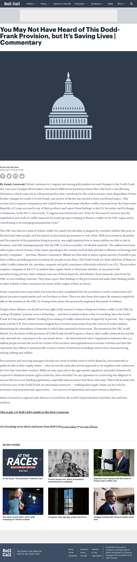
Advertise (95, 549)
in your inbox (68, 426)
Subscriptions (97, 556)
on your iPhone (88, 426)
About (70, 549)
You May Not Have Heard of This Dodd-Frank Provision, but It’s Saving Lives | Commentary (60, 36)
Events (70, 552)
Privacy (82, 552)
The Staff (83, 556)
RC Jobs (94, 552)
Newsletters (72, 556)
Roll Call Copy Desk (10, 167)
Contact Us (84, 549)
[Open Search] (131, 3)
